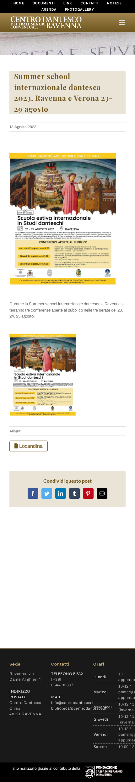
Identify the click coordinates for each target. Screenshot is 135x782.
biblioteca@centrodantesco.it (78, 708)
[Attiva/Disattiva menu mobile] (122, 22)
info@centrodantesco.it (73, 702)
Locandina (30, 446)
